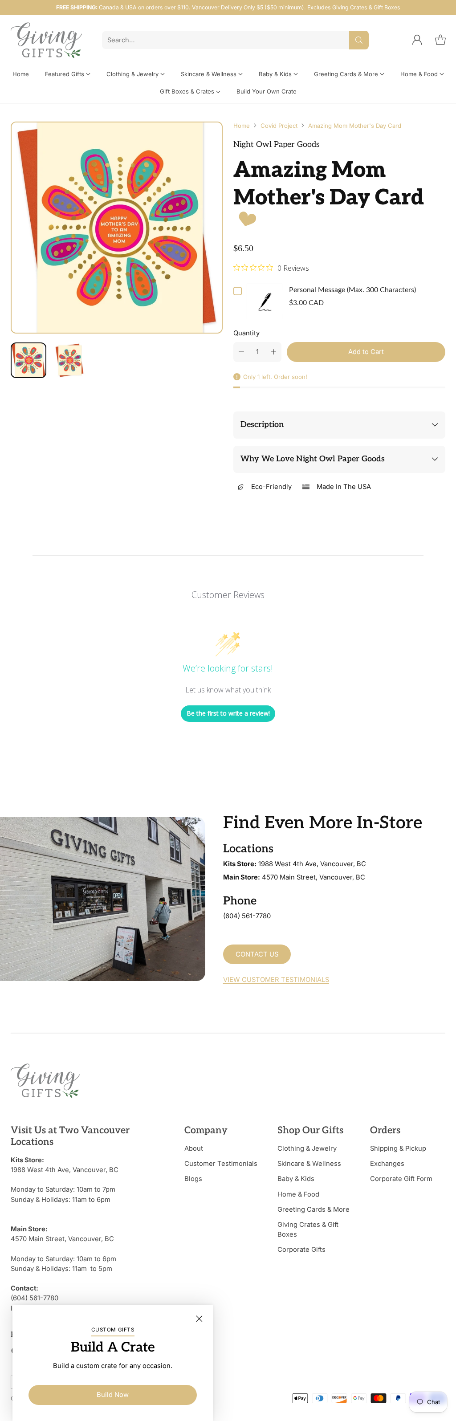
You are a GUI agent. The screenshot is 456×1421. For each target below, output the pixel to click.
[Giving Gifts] (46, 40)
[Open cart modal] (440, 40)
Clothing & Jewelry (307, 1148)
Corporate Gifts (301, 1250)
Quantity (246, 333)
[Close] (199, 1318)
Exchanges (387, 1164)
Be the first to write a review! (228, 713)
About (193, 1148)
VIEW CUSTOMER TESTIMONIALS (276, 980)
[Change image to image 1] (28, 360)
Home (241, 125)
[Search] (359, 40)
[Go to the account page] (417, 40)
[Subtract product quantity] (241, 352)
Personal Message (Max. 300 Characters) (352, 289)
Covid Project (279, 125)
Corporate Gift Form (401, 1179)
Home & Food (298, 1194)
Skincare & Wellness (309, 1164)
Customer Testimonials (220, 1164)
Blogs (193, 1179)
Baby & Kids (295, 1179)
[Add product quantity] (273, 352)
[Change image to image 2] (69, 360)
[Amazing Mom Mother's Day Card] (117, 227)
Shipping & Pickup (398, 1148)
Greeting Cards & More (313, 1209)
